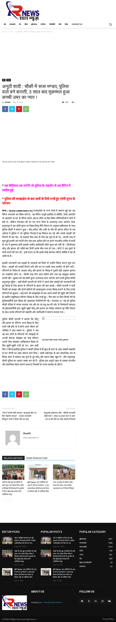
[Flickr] (95, 601)
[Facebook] (5, 109)
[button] (110, 24)
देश (11, 31)
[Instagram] (102, 601)
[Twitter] (12, 109)
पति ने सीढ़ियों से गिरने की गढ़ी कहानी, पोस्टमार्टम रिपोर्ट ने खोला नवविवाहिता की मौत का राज (25, 540)
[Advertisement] (78, 10)
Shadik (7, 102)
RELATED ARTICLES (13, 458)
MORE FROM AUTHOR (36, 458)
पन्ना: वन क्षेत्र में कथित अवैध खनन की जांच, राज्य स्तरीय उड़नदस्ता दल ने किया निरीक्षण (63, 485)
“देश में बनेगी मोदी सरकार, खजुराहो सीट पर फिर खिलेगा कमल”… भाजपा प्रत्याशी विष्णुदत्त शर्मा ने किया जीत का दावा (19, 416)
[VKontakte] (109, 601)
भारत (8, 80)
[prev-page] (4, 500)
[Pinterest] (19, 109)
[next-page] (9, 500)
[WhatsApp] (26, 109)
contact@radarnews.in (52, 602)
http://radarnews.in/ (31, 438)
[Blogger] (82, 601)
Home (4, 31)
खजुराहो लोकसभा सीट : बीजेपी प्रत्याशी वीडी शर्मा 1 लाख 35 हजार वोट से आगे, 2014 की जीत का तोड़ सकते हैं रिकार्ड (59, 416)
